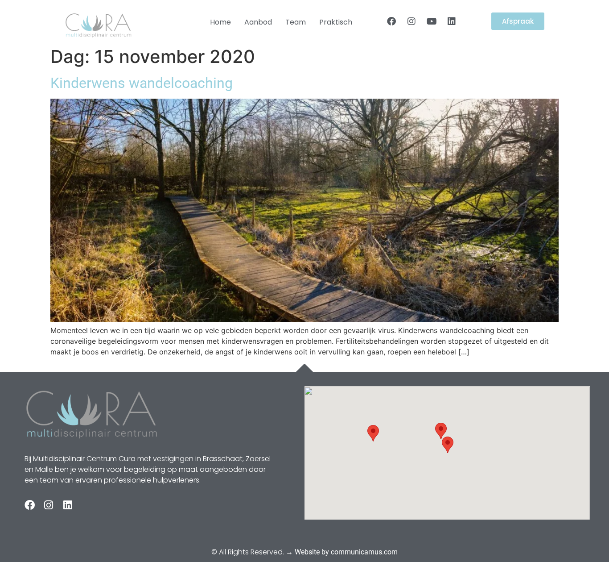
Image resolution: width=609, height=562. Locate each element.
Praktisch (335, 22)
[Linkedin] (452, 21)
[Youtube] (431, 21)
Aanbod (258, 22)
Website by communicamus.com (346, 552)
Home (220, 22)
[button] (447, 445)
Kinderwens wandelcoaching (141, 83)
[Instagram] (411, 21)
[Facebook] (391, 21)
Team (295, 22)
